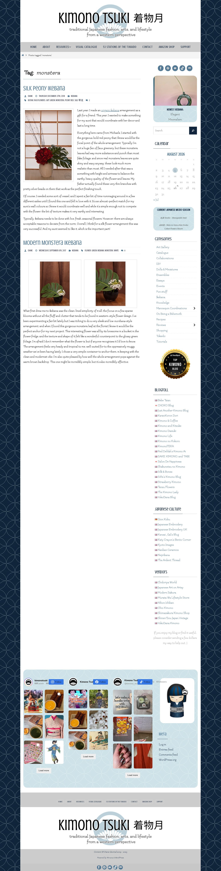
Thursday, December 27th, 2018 (52, 96)
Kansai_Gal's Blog (168, 534)
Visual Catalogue (95, 802)
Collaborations (165, 258)
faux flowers (39, 100)
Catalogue (162, 252)
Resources (80, 802)
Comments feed (168, 754)
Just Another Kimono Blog (172, 410)
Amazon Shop (147, 802)
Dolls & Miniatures (167, 269)
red (72, 100)
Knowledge (162, 302)
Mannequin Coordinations (171, 308)
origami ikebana (110, 110)
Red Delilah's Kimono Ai (171, 451)
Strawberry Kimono (169, 482)
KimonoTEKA (165, 446)
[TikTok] (182, 68)
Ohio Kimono (165, 608)
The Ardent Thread (168, 560)
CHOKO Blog (165, 405)
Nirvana (110, 858)
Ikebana (74, 96)
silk (76, 100)
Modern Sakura (166, 592)
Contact (134, 802)
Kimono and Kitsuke (169, 425)
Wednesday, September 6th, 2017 (52, 250)
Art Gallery (162, 247)
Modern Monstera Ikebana (52, 242)
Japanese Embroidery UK (172, 529)
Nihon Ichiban (165, 602)
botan (30, 100)
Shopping (161, 330)
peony (67, 100)
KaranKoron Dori (167, 415)
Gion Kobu (163, 519)
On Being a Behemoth (169, 313)
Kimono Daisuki (166, 431)
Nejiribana (163, 555)
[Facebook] (161, 68)
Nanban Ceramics (168, 550)
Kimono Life (164, 436)
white (116, 250)
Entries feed (166, 749)
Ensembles (162, 275)
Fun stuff (161, 291)
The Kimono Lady (168, 492)
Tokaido (160, 336)
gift (47, 100)
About (69, 802)
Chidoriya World (167, 582)
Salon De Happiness (169, 461)
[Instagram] (168, 68)
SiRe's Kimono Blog (169, 477)
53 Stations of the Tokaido (116, 802)
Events (160, 286)
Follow (58, 682)
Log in (162, 744)
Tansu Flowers (166, 487)
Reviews (161, 325)
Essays (160, 280)
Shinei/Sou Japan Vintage (172, 618)
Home (60, 802)
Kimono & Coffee (167, 420)
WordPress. (119, 858)
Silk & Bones (164, 471)
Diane (30, 96)
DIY (158, 264)
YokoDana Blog (166, 497)
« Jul (156, 199)
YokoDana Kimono (168, 623)
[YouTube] (175, 68)
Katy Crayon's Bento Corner (174, 539)
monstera (60, 100)
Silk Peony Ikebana (44, 88)
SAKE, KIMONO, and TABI (173, 456)
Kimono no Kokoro (168, 441)
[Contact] (189, 68)
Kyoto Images (165, 544)
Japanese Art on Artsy (170, 587)
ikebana (101, 250)
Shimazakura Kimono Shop (173, 613)
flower (88, 250)
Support (160, 802)
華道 (80, 100)
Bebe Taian (163, 400)
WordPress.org (167, 759)
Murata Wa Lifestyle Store (173, 597)
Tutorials (161, 341)
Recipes (161, 319)
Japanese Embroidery (170, 524)
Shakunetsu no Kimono (171, 466)
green (52, 100)
